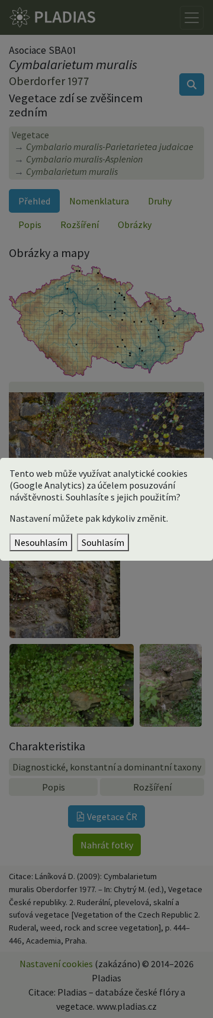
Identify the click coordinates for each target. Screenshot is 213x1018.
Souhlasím (103, 542)
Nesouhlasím (40, 542)
